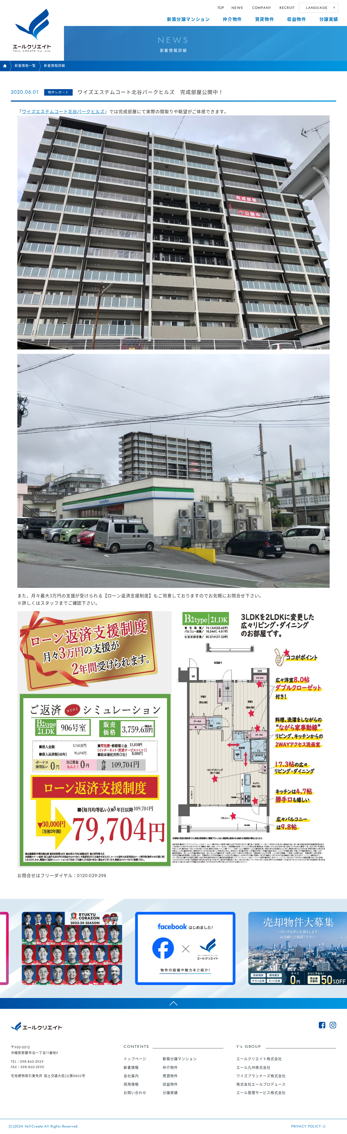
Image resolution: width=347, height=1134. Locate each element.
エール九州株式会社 (253, 1067)
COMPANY (261, 7)
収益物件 (296, 19)
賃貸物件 (264, 19)
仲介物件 (232, 19)
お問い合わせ (135, 1092)
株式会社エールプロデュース (260, 1084)
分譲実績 (328, 19)
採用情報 (131, 1084)
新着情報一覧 (25, 65)
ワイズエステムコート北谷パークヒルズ (63, 112)
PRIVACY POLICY (306, 1126)
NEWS (237, 7)
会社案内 (131, 1075)
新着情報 (131, 1067)
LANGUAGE (316, 7)
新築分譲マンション (188, 19)
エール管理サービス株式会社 (260, 1092)
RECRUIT (287, 7)
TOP (220, 7)
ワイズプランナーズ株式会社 (260, 1075)
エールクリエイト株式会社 (259, 1058)
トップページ (135, 1058)
